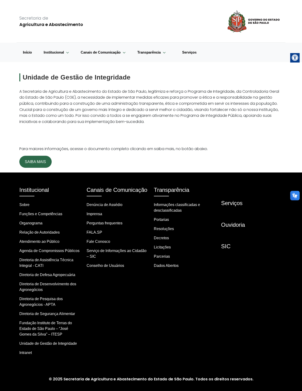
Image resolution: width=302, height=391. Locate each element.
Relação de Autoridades (39, 232)
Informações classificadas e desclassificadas (177, 207)
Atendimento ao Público (39, 242)
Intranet (25, 353)
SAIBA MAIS (35, 162)
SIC (226, 246)
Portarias (161, 220)
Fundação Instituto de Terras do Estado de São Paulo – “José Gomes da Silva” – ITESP (45, 328)
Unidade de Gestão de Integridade (48, 343)
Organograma (30, 223)
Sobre (24, 205)
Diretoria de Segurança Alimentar (47, 314)
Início (27, 52)
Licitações (162, 247)
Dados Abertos (166, 266)
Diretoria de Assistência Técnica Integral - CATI (46, 263)
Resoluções (164, 229)
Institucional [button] (54, 52)
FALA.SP (94, 232)
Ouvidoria (233, 225)
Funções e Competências (40, 214)
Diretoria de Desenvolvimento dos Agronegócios (47, 287)
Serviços (189, 52)
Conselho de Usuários (105, 266)
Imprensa (94, 214)
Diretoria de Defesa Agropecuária (47, 275)
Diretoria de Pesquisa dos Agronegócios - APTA (41, 302)
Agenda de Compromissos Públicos (49, 251)
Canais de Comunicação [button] (101, 52)
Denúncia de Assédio (104, 205)
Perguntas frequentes (104, 223)
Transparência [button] (149, 52)
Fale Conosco (98, 242)
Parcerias (162, 256)
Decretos (161, 238)
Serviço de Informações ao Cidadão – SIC (117, 253)
